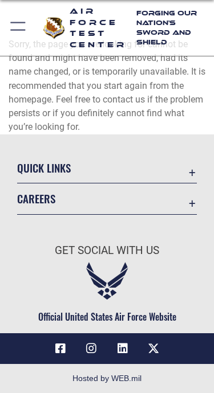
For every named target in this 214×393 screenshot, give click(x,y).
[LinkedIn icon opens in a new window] (122, 348)
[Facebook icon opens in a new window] (60, 348)
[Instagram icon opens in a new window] (91, 348)
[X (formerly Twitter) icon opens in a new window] (153, 348)
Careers (36, 198)
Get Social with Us (107, 250)
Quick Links (44, 167)
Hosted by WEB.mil (107, 378)
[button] (18, 28)
